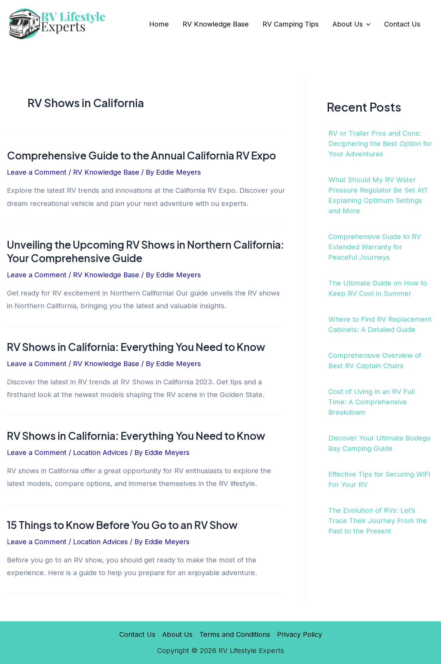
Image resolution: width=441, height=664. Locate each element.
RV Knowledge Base (216, 24)
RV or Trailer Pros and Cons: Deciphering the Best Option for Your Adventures (380, 143)
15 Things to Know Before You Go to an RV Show (122, 524)
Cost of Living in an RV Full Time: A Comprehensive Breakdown (371, 401)
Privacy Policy (299, 634)
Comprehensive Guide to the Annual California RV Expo (141, 155)
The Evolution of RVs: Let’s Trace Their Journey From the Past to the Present (377, 520)
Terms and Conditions (234, 634)
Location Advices (100, 452)
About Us (347, 24)
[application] (366, 24)
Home (159, 24)
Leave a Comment (36, 172)
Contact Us (402, 24)
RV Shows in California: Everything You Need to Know (136, 346)
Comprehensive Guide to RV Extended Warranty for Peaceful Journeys (374, 246)
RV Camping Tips (291, 24)
